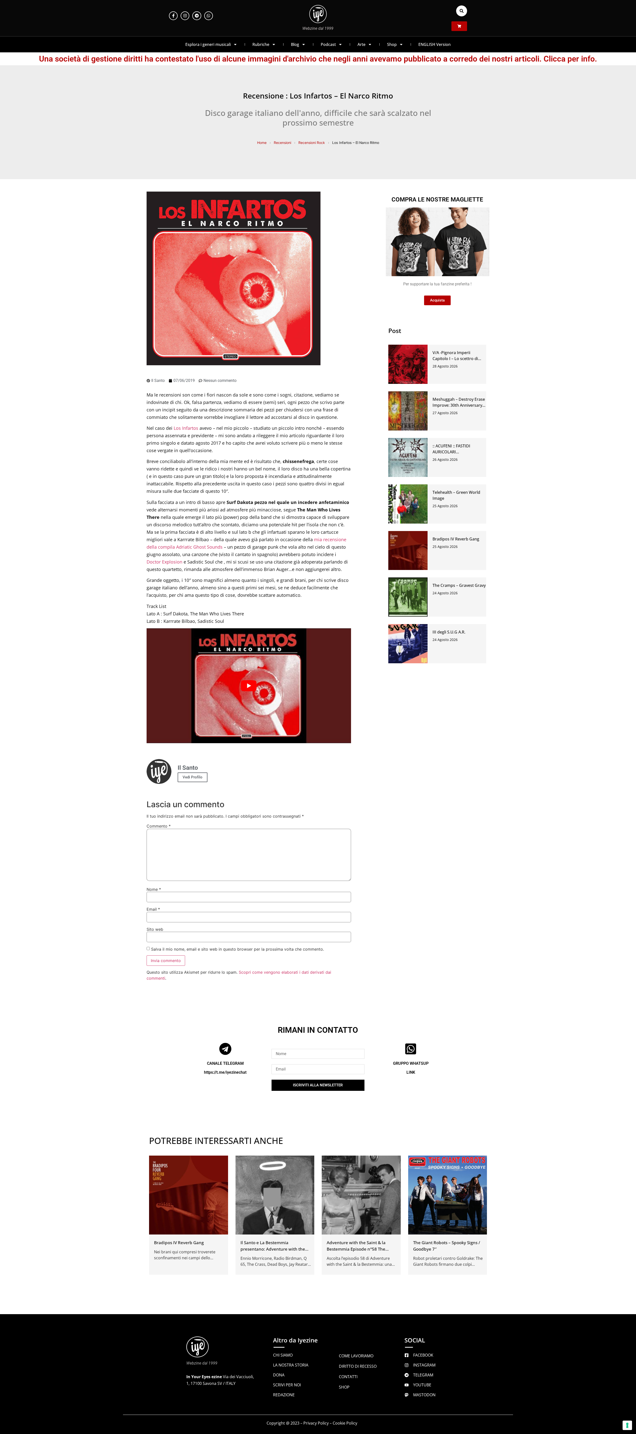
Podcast (328, 44)
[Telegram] (196, 15)
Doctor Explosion (164, 562)
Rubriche (260, 44)
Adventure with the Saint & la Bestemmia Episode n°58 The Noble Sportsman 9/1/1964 (356, 1248)
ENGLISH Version (434, 44)
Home (262, 142)
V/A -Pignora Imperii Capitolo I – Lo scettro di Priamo (455, 358)
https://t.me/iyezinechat (225, 1072)
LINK (410, 1072)
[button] (461, 10)
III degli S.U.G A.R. (449, 632)
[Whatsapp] (208, 15)
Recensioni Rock (311, 142)
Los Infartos (186, 428)
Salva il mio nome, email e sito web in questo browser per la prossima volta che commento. (237, 949)
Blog (295, 44)
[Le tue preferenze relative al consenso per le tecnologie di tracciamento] (627, 1425)
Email (153, 909)
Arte (361, 44)
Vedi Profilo (192, 777)
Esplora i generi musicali (208, 44)
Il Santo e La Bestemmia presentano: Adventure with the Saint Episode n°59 (272, 1248)
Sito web (155, 929)
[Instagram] (185, 15)
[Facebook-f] (173, 15)
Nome (154, 889)
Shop (392, 44)
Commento (159, 826)
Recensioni (282, 142)
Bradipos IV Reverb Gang (456, 539)
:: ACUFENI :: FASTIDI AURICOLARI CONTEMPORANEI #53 (454, 452)
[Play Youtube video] (249, 685)
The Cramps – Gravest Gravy (459, 585)
